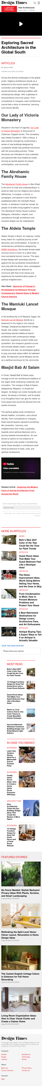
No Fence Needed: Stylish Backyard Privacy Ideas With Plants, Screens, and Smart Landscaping (20, 892)
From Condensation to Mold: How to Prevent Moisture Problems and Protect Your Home (29, 599)
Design (3, 1057)
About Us (4, 1068)
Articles (8, 63)
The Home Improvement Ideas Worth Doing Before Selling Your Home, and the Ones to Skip (30, 580)
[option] (29, 9)
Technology (26, 1057)
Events (24, 1059)
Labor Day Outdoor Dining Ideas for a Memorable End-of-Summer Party (11, 758)
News (22, 536)
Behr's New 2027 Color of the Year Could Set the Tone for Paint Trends (29, 544)
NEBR (9, 249)
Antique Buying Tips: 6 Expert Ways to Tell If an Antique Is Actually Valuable (30, 636)
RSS (2, 1079)
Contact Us (26, 1070)
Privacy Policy (20, 1046)
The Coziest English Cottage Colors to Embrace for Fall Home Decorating (20, 976)
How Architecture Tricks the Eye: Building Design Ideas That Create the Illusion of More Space (14, 811)
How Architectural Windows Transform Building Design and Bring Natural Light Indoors (15, 728)
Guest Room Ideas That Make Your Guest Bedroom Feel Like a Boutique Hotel (30, 561)
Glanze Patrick (8, 67)
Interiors (12, 747)
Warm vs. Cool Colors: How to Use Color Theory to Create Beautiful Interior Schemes (15, 713)
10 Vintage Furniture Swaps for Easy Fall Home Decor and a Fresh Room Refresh (16, 685)
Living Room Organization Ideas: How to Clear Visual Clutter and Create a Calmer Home (19, 1018)
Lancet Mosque (12, 319)
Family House (16, 184)
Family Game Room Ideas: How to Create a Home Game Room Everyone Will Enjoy (11, 785)
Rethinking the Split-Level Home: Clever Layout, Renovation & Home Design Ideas (20, 934)
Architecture (14, 801)
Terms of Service (7, 1070)
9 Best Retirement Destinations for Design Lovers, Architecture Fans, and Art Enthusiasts (29, 618)
